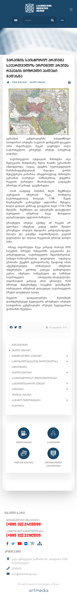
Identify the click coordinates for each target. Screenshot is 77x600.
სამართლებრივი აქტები (28, 383)
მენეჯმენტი (20, 344)
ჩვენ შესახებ (19, 82)
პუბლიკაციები (22, 372)
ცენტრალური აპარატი (27, 355)
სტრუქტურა (19, 367)
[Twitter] (15, 327)
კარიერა (17, 389)
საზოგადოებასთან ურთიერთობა (35, 361)
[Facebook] (11, 327)
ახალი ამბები (37, 82)
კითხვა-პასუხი (21, 394)
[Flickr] (26, 544)
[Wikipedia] (32, 544)
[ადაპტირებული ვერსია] (16, 20)
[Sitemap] (39, 544)
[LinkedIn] (20, 327)
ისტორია (18, 405)
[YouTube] (20, 544)
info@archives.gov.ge (24, 574)
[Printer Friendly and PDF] (69, 82)
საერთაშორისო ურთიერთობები (34, 378)
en (62, 20)
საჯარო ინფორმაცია (26, 400)
